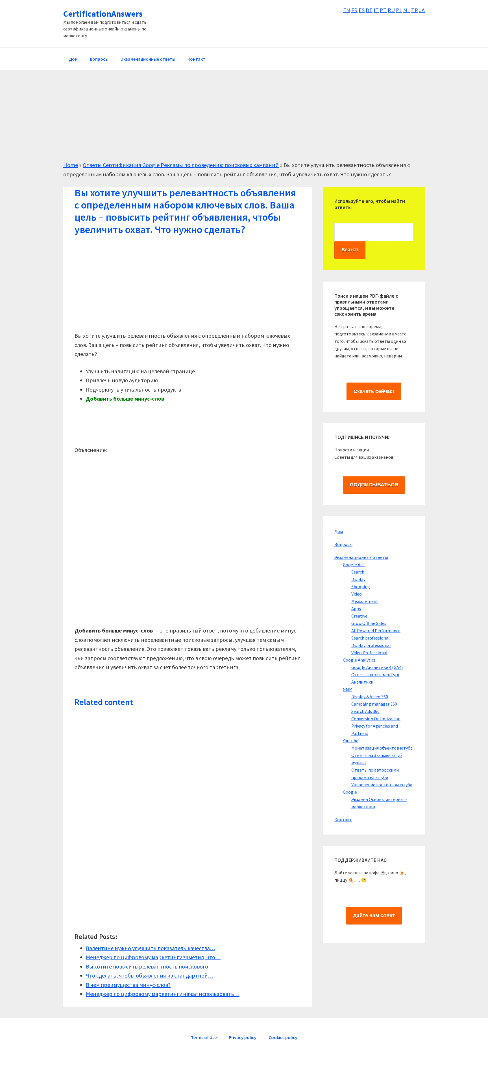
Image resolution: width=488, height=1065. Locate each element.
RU (391, 10)
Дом (338, 531)
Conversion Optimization (375, 718)
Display (358, 579)
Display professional (371, 645)
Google (350, 792)
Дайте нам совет (374, 915)
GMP (347, 689)
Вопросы (343, 544)
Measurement (364, 601)
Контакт (343, 819)
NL (406, 10)
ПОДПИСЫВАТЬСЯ (374, 485)
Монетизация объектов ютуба (382, 748)
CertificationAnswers (103, 13)
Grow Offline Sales (368, 623)
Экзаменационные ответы (361, 557)
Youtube (350, 740)
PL (399, 10)
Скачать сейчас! (374, 391)
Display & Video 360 (369, 696)
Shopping (360, 586)
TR (414, 10)
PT (383, 10)
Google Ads (354, 564)
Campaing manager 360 (374, 704)
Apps (356, 608)
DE (369, 10)
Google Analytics (359, 660)
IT (376, 10)
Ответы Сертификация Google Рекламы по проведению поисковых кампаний (181, 164)
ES (362, 10)
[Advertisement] (232, 121)
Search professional (370, 638)
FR (354, 10)
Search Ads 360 (365, 711)
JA (422, 10)
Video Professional (369, 652)
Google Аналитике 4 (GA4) (377, 667)
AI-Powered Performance (375, 630)
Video (356, 594)
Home (70, 164)
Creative (359, 616)
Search (357, 572)
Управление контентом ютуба (381, 784)
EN (346, 10)
